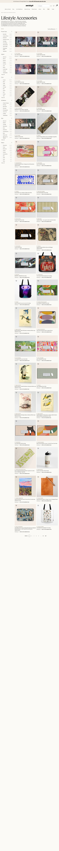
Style (2, 118)
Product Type (4, 31)
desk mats (5, 24)
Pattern (2, 142)
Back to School (8, 9)
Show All (3, 74)
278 (43, 535)
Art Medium (3, 100)
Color (2, 77)
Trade (53, 9)
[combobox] (43, 6)
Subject (2, 54)
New (13, 9)
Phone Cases (34, 9)
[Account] (51, 5)
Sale (48, 9)
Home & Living (27, 9)
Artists (40, 9)
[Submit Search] (38, 6)
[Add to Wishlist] (16, 32)
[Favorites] (53, 5)
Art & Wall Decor (19, 9)
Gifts (44, 9)
